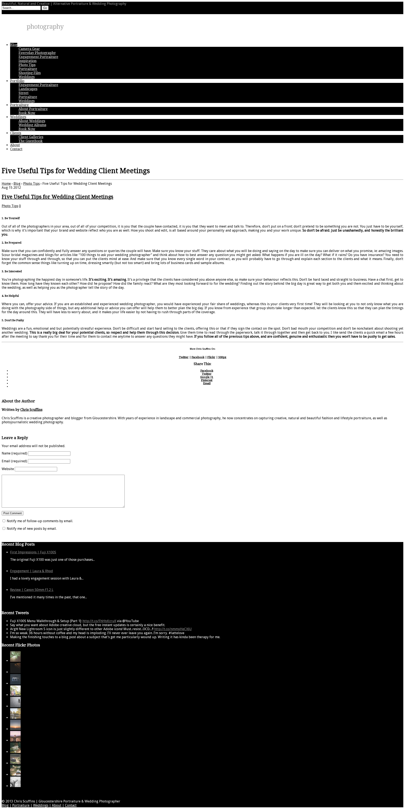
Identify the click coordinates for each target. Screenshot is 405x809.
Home (6, 184)
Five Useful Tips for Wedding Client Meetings (57, 197)
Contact (71, 805)
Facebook (198, 357)
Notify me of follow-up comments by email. (40, 521)
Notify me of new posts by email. (32, 529)
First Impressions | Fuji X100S (33, 552)
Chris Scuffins (31, 410)
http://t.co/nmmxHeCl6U (173, 629)
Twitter (184, 357)
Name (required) (14, 453)
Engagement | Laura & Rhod (31, 571)
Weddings (40, 805)
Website (8, 469)
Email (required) (14, 461)
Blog (17, 184)
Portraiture (21, 805)
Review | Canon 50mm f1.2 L (31, 590)
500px (222, 357)
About (56, 805)
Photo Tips (31, 184)
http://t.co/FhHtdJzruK (99, 621)
